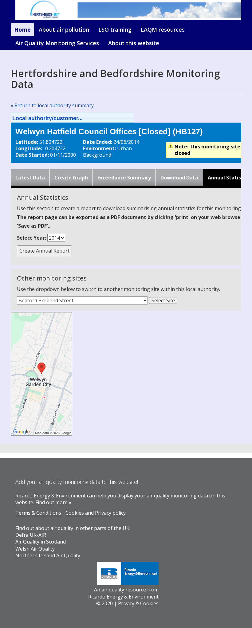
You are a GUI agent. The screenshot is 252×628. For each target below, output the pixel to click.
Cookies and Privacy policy (95, 512)
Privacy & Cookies (138, 603)
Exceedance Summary (124, 177)
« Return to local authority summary (52, 105)
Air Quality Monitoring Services (57, 43)
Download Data (179, 177)
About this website (133, 43)
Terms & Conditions (38, 512)
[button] (80, 117)
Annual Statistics (229, 177)
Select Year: (31, 237)
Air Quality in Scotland (40, 541)
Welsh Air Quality (35, 548)
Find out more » (53, 502)
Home (22, 29)
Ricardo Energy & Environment (123, 596)
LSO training (115, 29)
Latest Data (30, 177)
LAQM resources (163, 29)
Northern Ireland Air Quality (47, 555)
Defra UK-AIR (30, 535)
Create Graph (71, 177)
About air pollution (64, 29)
